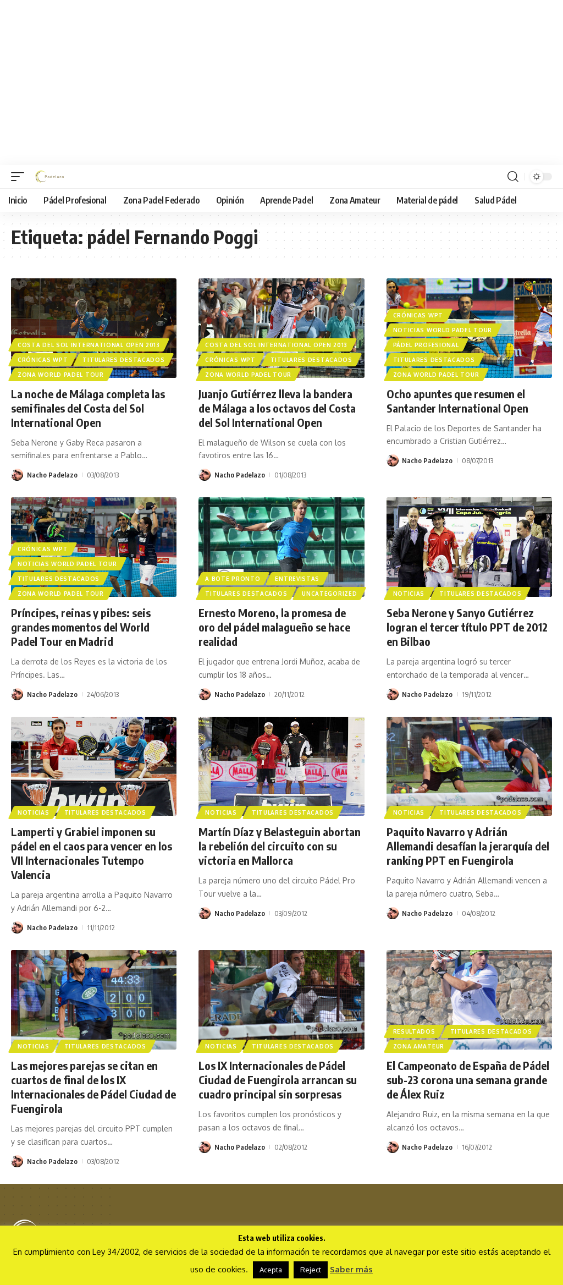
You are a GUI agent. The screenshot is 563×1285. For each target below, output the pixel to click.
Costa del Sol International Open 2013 (89, 345)
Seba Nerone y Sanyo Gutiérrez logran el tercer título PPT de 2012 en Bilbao (467, 627)
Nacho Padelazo (52, 474)
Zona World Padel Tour (61, 374)
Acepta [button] (271, 1269)
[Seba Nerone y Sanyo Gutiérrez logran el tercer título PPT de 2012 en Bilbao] (469, 547)
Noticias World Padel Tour (443, 330)
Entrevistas (297, 578)
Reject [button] (310, 1269)
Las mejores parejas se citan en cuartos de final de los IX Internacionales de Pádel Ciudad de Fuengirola (93, 1086)
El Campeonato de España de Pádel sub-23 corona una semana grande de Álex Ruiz (468, 1079)
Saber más (351, 1269)
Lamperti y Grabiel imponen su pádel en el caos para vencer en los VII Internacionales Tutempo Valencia (91, 853)
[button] (20, 176)
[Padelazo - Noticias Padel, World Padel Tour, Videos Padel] (49, 176)
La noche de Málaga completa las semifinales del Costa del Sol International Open (88, 408)
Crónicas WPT (43, 359)
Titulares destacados (123, 359)
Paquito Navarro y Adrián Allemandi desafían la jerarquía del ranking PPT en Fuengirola (468, 846)
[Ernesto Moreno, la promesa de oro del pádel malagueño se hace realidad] (281, 547)
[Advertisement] (281, 83)
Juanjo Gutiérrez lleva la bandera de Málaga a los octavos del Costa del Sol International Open (277, 408)
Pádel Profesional (426, 345)
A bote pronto (232, 578)
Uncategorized (329, 593)
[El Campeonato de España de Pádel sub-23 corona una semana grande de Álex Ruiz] (469, 1000)
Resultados (414, 1031)
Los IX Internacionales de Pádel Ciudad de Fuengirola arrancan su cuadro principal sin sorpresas (277, 1079)
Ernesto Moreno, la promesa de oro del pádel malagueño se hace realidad (274, 627)
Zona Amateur (418, 1046)
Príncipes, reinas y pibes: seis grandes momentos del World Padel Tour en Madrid (81, 627)
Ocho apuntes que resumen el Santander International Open (457, 401)
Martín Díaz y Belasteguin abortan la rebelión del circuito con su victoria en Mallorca (279, 846)
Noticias (409, 593)
